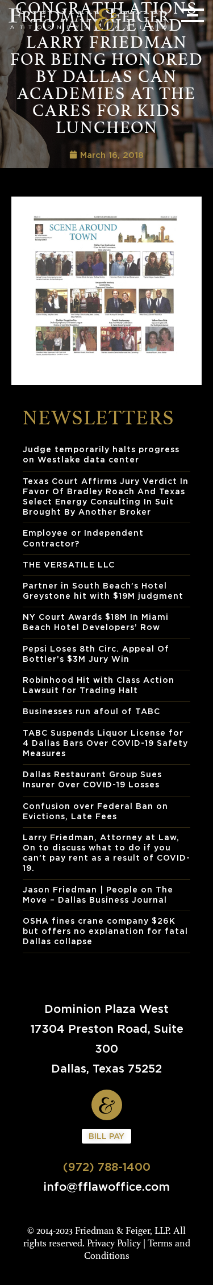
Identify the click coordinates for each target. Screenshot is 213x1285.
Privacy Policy (114, 1243)
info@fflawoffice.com (106, 1186)
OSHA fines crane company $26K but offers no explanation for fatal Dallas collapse (105, 930)
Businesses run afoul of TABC (91, 711)
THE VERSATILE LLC (69, 564)
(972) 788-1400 (107, 1167)
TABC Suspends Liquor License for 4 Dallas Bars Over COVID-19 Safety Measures (105, 742)
